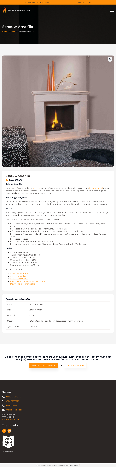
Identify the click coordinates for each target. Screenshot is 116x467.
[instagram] (9, 431)
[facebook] (4, 431)
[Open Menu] (112, 10)
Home (4, 32)
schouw (36, 188)
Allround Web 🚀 (74, 465)
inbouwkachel (96, 188)
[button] (110, 59)
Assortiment (14, 32)
